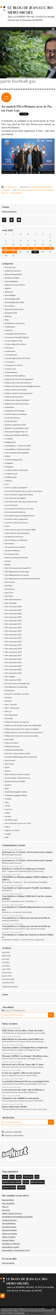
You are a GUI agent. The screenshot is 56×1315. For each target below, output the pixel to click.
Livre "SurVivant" (11, 505)
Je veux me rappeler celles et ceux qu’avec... (21, 1073)
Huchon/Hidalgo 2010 (13, 460)
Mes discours (10, 582)
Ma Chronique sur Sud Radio (16, 540)
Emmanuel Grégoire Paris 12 (16, 432)
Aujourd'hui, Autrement (14, 309)
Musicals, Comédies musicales (17, 694)
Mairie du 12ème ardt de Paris (16, 557)
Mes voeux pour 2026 (13, 673)
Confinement (10, 351)
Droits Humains (11, 421)
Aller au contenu (8, 2)
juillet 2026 (6, 956)
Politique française (12, 746)
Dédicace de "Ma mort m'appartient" (19, 379)
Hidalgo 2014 (10, 442)
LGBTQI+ (8, 481)
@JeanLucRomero (9, 211)
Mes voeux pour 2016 (13, 641)
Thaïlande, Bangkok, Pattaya (16, 795)
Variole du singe (11, 820)
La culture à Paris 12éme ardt (16, 470)
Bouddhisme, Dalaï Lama (15, 323)
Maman (8, 561)
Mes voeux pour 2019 (13, 652)
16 (6, 248)
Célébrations (10, 327)
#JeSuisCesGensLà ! (13, 271)
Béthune (8, 316)
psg (18, 190)
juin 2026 (5, 959)
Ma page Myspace (9, 1227)
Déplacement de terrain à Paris (17, 404)
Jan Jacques (7, 852)
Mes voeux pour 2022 (13, 659)
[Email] (19, 220)
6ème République (12, 281)
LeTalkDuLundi (10, 477)
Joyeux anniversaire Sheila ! (15, 1107)
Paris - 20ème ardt (12, 708)
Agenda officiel (8, 1200)
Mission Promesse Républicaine (17, 683)
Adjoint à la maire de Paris (15, 285)
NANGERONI (7, 877)
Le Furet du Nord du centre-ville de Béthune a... (23, 1090)
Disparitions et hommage (15, 411)
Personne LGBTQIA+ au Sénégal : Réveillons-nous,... (25, 1056)
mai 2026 (5, 962)
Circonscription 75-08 (13, 341)
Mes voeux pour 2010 (13, 620)
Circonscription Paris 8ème (15, 344)
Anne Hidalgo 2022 (12, 299)
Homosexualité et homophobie (17, 453)
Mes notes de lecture (13, 599)
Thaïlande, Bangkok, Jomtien (16, 792)
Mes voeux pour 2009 (13, 617)
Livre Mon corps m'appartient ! (17, 519)
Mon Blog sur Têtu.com (11, 1243)
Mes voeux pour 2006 (13, 606)
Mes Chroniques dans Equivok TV (18, 568)
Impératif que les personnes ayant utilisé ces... (23, 1039)
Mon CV (5, 1207)
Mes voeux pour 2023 (13, 662)
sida (36, 1177)
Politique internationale (14, 750)
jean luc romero (9, 1187)
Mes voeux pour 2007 (13, 610)
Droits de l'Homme (12, 418)
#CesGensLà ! (10, 267)
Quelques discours (9, 1220)
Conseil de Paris (11, 355)
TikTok (7, 806)
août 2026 (6, 952)
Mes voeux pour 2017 (13, 645)
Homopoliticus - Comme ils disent (18, 446)
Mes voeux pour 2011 (13, 624)
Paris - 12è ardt (11, 704)
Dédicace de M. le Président (16, 390)
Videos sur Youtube (9, 1233)
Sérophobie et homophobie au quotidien (17, 1217)
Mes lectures (10, 589)
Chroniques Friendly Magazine (17, 337)
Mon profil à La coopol (10, 1247)
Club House (9, 348)
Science (8, 771)
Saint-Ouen (9, 764)
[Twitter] (11, 220)
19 (28, 248)
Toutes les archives (10, 986)
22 (50, 248)
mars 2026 (6, 969)
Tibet (7, 802)
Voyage (8, 834)
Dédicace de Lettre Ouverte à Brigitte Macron (22, 386)
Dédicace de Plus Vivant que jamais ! (19, 393)
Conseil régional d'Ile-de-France (17, 358)
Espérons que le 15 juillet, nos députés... (35, 888)
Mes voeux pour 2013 (13, 631)
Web (6, 837)
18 (20, 248)
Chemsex (8, 330)
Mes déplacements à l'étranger (17, 572)
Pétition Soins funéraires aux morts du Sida (21, 736)
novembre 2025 (8, 982)
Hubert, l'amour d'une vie (12, 1213)
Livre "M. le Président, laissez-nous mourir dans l (24, 491)
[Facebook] (4, 220)
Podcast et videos (12, 743)
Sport (7, 788)
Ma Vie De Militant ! (12, 550)
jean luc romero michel (12, 1182)
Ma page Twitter (8, 1240)
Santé (7, 767)
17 (13, 248)
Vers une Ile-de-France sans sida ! (18, 823)
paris (43, 190)
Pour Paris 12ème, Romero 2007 (17, 753)
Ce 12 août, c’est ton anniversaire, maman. (34, 852)
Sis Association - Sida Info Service (17, 778)
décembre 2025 (8, 979)
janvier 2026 (7, 976)
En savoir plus (19, 1313)
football (37, 190)
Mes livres (6, 1210)
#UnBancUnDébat (12, 278)
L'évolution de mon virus (14, 537)
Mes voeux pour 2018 (13, 648)
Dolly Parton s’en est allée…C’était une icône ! (23, 1030)
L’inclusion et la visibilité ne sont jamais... (21, 1098)
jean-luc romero (26, 190)
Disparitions (9, 407)
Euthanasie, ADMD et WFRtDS (17, 435)
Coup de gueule (41, 187)
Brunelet (6, 869)
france (25, 1182)
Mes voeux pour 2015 (13, 638)
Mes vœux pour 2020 (13, 680)
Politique (21, 1187)
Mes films (8, 586)
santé (19, 1177)
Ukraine (8, 816)
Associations (10, 306)
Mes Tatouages (11, 603)
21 (43, 248)
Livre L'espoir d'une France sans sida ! (19, 509)
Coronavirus (10, 362)
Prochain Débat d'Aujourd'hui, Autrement (21, 757)
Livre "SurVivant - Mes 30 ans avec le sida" (21, 502)
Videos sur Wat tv (9, 1237)
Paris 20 (8, 711)
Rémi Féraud (10, 760)
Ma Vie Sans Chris (12, 554)
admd (5, 1177)
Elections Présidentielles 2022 (16, 428)
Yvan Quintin (8, 888)
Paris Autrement (11, 715)
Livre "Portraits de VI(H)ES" (15, 498)
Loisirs (7, 526)
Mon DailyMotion (9, 1223)
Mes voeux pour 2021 (13, 655)
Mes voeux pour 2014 (13, 634)
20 (35, 248)
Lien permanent (10, 187)
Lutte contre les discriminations (17, 533)
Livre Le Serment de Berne (15, 512)
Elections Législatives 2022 (15, 425)
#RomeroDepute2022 (13, 274)
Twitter (7, 813)
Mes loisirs (9, 596)
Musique (8, 697)
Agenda (32, 187)
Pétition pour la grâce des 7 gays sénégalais (22, 729)
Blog (6, 320)
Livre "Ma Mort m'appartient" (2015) (19, 495)
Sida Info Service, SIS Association (17, 774)
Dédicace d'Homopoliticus (15, 376)
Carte (5, 994)
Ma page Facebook (9, 1230)
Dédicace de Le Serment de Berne (18, 383)
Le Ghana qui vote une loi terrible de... (34, 918)
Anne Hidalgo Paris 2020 (14, 302)
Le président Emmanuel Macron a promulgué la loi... (26, 1081)
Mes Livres (9, 593)
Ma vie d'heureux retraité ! (15, 547)
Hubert (7, 456)
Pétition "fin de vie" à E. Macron (17, 722)
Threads (8, 799)
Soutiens (8, 785)
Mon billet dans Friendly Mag (16, 687)
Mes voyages (10, 676)
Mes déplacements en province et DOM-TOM (22, 579)
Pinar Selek (9, 739)
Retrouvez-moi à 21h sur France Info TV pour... (23, 1064)
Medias (8, 564)
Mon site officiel (8, 1203)
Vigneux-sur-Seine (12, 830)
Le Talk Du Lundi (11, 474)
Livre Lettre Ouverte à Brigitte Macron (20, 516)
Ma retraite (9, 543)
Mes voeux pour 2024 (13, 666)
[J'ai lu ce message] (53, 1308)
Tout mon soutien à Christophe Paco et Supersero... (25, 1047)
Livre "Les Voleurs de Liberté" (16, 488)
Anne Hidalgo (10, 295)
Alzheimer (9, 292)
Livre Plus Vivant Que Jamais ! (16, 523)
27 (35, 252)
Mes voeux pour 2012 (13, 627)
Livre (7, 484)
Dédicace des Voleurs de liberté (17, 400)
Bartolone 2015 (11, 313)
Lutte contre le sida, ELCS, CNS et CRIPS (20, 530)
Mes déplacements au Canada (17, 575)
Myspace (8, 701)
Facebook (8, 439)
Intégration (9, 467)
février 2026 (7, 972)
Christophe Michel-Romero (15, 334)
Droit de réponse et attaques (16, 414)
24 (13, 252)
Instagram (9, 463)
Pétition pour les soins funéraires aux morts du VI (24, 732)
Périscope (9, 718)
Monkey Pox (9, 690)
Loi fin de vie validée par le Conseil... (29, 869)
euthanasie (28, 1177)
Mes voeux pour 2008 (13, 613)
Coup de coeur (10, 369)
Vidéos (7, 827)
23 (6, 252)
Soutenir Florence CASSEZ (15, 781)
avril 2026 (6, 966)
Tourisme (8, 809)
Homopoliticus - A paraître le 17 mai (16, 1250)
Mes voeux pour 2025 (13, 669)
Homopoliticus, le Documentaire (17, 449)
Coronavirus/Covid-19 (14, 365)
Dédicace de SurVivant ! (14, 397)
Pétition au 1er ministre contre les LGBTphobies (23, 725)
